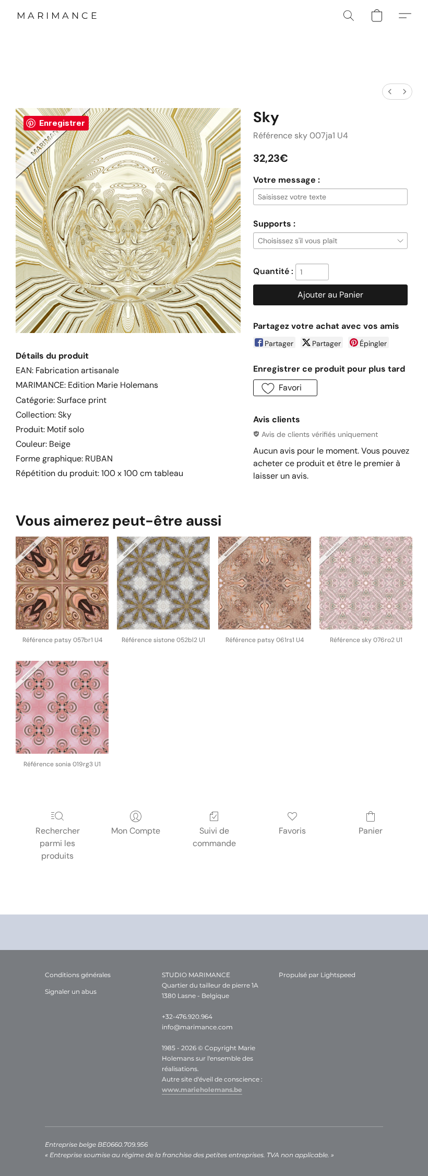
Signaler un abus (71, 991)
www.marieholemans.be (202, 1090)
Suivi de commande (214, 837)
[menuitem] (390, 91)
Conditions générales (78, 975)
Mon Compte (135, 830)
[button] (58, 15)
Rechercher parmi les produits (57, 843)
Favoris (292, 830)
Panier (371, 830)
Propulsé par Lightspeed (317, 975)
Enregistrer (62, 123)
